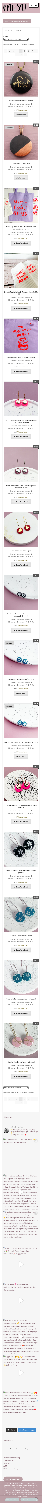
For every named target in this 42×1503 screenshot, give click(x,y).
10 (21, 54)
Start (7, 31)
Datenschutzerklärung (11, 1458)
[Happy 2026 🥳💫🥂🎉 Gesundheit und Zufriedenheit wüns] (21, 1372)
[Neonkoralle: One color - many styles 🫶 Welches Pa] (21, 1155)
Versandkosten (22, 110)
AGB (5, 1466)
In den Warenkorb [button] (21, 243)
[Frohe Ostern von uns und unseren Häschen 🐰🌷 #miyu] (21, 1264)
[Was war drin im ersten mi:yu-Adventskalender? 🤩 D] (21, 1336)
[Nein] (39, 1492)
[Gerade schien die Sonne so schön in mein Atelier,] (21, 1228)
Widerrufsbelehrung (10, 1469)
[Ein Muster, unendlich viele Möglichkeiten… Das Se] (21, 1192)
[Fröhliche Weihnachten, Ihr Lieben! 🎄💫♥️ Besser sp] (21, 1408)
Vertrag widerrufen (13, 1479)
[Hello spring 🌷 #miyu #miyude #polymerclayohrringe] (21, 1300)
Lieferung (6, 1463)
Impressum (8, 1440)
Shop (12, 31)
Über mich (8, 1117)
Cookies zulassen (12, 1500)
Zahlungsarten (8, 1460)
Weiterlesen (21, 115)
